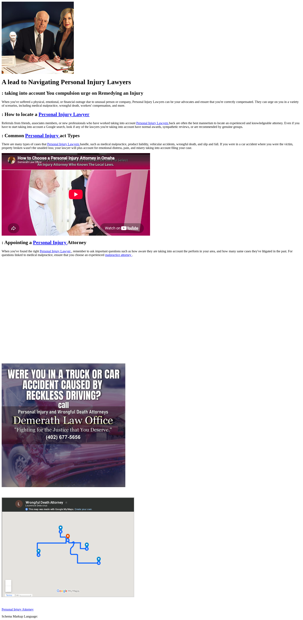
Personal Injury (42, 135)
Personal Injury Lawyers (152, 123)
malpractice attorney (118, 255)
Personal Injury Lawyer (64, 114)
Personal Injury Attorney (18, 609)
